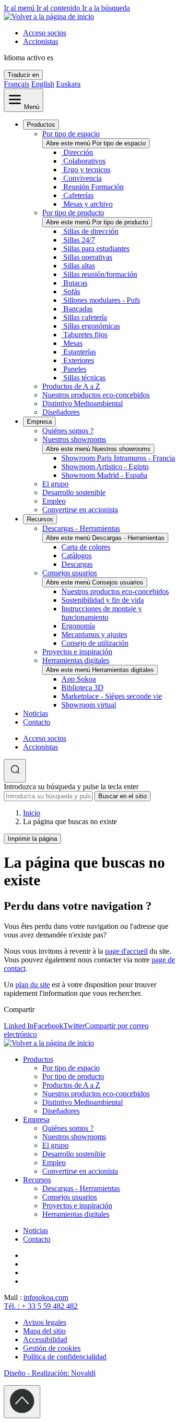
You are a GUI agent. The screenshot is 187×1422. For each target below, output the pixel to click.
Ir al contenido (59, 8)
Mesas (72, 343)
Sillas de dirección (90, 231)
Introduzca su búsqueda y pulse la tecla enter (71, 787)
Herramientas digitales (75, 660)
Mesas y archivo (88, 204)
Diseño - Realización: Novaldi (49, 1373)
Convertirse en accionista (80, 510)
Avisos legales (44, 1322)
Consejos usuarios (69, 573)
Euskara (68, 84)
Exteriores (78, 360)
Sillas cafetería (85, 317)
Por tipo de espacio (71, 134)
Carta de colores (85, 547)
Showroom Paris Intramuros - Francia (118, 458)
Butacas (75, 283)
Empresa (39, 421)
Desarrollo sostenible (73, 492)
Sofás (71, 291)
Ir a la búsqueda (106, 8)
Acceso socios (44, 33)
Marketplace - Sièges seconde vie (111, 696)
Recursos (40, 519)
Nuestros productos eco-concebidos (96, 395)
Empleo (54, 501)
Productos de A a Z (71, 386)
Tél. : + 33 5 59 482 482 (41, 1306)
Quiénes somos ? (68, 431)
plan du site (32, 985)
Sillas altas (79, 266)
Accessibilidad (45, 1339)
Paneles (74, 369)
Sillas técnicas (84, 378)
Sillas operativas (87, 257)
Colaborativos (84, 161)
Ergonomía (78, 626)
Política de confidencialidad (64, 1357)
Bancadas (78, 309)
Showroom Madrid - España (104, 475)
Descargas (77, 564)
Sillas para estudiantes (96, 248)
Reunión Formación (93, 187)
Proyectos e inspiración (77, 652)
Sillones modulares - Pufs (101, 300)
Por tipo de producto (73, 213)
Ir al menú (20, 8)
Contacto (36, 722)
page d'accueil (126, 951)
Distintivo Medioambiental (82, 403)
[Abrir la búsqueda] (15, 771)
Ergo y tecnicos (86, 169)
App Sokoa (78, 679)
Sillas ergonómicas (91, 326)
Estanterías (79, 352)
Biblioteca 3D (82, 687)
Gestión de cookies (52, 1348)
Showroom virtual (88, 705)
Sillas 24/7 (79, 240)
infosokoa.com (45, 1297)
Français (16, 84)
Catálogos (76, 555)
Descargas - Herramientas (81, 528)
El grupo (55, 484)
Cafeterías (78, 195)
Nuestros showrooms (74, 439)
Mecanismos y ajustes (94, 634)
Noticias (35, 713)
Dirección (78, 152)
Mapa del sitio (44, 1331)
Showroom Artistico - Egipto (105, 467)
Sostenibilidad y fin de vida (102, 600)
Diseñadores (61, 412)
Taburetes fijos (85, 335)
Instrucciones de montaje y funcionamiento (101, 613)
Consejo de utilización (95, 643)
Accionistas (40, 41)
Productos (41, 124)
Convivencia (82, 178)
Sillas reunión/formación (100, 274)
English (42, 84)
